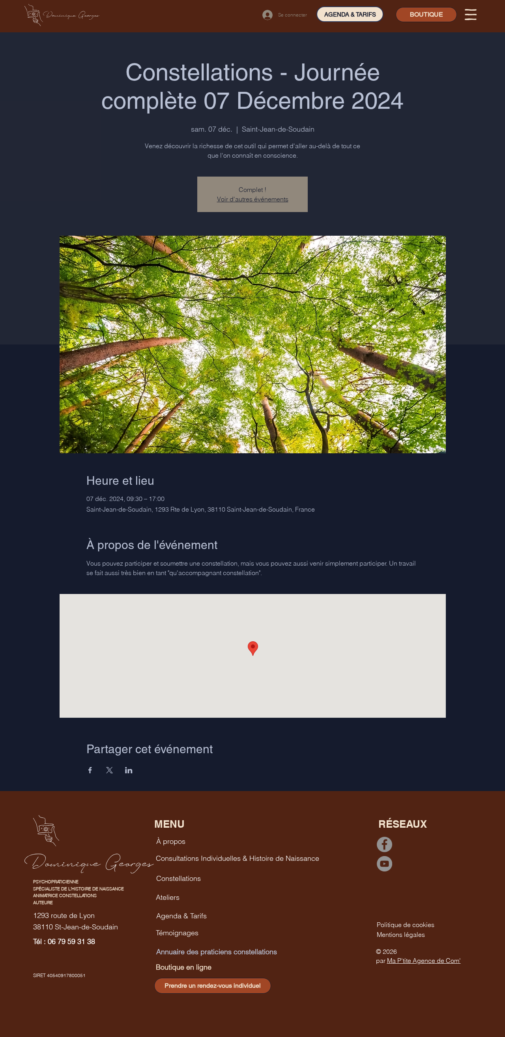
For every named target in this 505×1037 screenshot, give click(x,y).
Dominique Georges (71, 15)
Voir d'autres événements (252, 199)
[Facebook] (384, 844)
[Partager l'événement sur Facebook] (90, 770)
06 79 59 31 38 (71, 941)
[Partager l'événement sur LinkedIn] (129, 770)
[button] (471, 14)
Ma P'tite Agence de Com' (424, 960)
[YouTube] (384, 863)
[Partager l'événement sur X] (109, 770)
